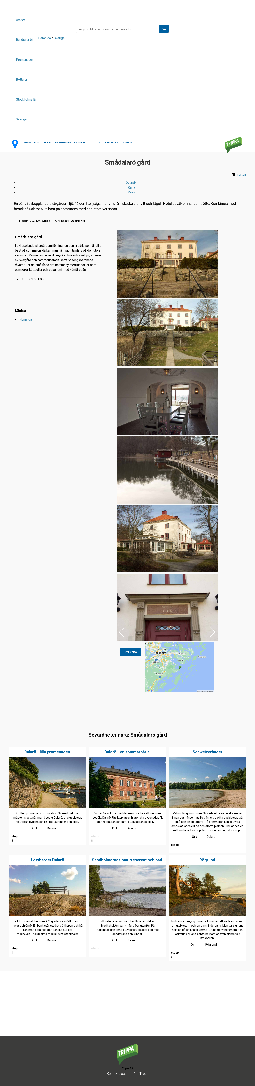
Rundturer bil (24, 40)
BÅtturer (21, 79)
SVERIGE (127, 142)
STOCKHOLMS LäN (109, 142)
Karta (131, 187)
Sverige (21, 119)
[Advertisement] (119, 1008)
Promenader (24, 60)
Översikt (131, 183)
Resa (131, 192)
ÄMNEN (27, 142)
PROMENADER (63, 142)
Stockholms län (26, 99)
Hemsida (44, 38)
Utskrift (241, 175)
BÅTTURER (80, 142)
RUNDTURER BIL (43, 142)
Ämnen (21, 20)
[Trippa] (127, 1064)
